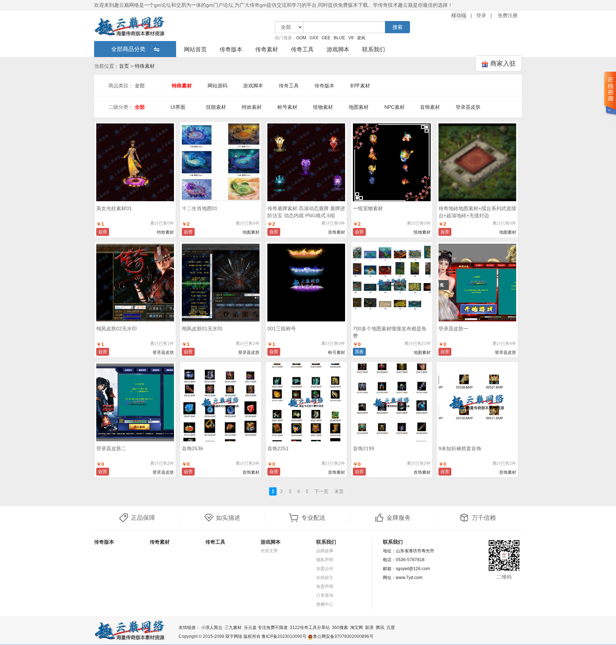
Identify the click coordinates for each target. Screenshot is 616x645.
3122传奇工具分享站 (310, 627)
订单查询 (324, 595)
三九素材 (233, 627)
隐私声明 (324, 559)
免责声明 (324, 586)
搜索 (397, 27)
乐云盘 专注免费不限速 (266, 627)
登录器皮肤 (468, 107)
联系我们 (373, 49)
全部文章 (269, 550)
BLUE (339, 37)
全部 (140, 85)
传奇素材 (266, 49)
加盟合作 (324, 568)
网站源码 (217, 85)
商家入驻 (502, 63)
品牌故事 (324, 550)
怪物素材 (323, 107)
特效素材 (252, 107)
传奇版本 (231, 49)
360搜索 (340, 627)
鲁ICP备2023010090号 (284, 636)
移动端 (458, 15)
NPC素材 (394, 107)
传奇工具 (302, 49)
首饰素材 (430, 107)
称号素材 (287, 107)
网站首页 (195, 49)
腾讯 (380, 627)
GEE (326, 37)
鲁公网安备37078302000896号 (343, 636)
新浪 (369, 627)
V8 (351, 37)
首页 (124, 66)
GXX (313, 37)
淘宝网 (356, 627)
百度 (390, 627)
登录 (481, 15)
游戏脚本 (338, 49)
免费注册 (508, 15)
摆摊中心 (324, 604)
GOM (301, 37)
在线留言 (324, 577)
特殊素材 (145, 66)
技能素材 (216, 107)
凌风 (361, 37)
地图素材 (359, 107)
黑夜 (359, 351)
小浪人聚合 (211, 627)
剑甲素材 (360, 85)
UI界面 (177, 107)
